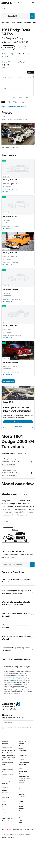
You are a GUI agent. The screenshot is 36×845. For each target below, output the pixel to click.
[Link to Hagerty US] (3, 829)
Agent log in (5, 783)
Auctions (4, 790)
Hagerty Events (23, 771)
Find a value (6, 8)
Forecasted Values (9, 677)
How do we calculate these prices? (14, 106)
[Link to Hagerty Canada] (7, 829)
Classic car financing (7, 771)
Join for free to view (8, 56)
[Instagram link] (11, 709)
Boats (3, 764)
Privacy (21, 820)
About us (21, 794)
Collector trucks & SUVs (8, 755)
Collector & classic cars (8, 752)
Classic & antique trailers (9, 757)
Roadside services (24, 762)
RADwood (21, 785)
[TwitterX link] (7, 709)
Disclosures (28, 834)
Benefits (21, 748)
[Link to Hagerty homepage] (11, 704)
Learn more (18, 426)
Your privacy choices (11, 834)
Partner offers (22, 750)
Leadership (22, 796)
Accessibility (20, 834)
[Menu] (33, 3)
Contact (21, 806)
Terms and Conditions (13, 728)
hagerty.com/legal (17, 680)
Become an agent (6, 781)
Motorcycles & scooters (8, 759)
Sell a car (4, 795)
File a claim (5, 743)
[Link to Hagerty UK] (10, 829)
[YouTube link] (14, 709)
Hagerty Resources (7, 818)
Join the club (22, 741)
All (3, 809)
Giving (20, 810)
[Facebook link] (3, 709)
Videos (4, 804)
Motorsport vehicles (7, 762)
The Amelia (22, 773)
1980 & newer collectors (8, 750)
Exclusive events (23, 755)
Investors (21, 808)
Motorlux (21, 782)
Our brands (22, 799)
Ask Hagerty (22, 745)
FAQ (20, 817)
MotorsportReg (6, 820)
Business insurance (7, 769)
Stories (4, 806)
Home (20, 792)
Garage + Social (6, 816)
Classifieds (5, 792)
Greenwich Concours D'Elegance (24, 779)
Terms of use (10, 837)
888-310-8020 (22, 764)
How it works (5, 797)
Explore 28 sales (8, 381)
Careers (21, 801)
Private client (5, 767)
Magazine (21, 753)
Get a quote (18, 421)
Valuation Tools (19, 3)
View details (6, 192)
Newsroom (22, 803)
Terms (20, 822)
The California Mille (24, 776)
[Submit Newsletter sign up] (31, 722)
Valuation (21, 743)
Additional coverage (7, 774)
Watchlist (15, 8)
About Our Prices (26, 668)
